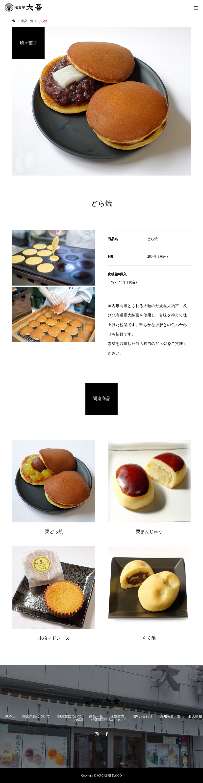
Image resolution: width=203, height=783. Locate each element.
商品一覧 (96, 716)
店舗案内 (117, 716)
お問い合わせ (142, 716)
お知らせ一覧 (170, 716)
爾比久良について (36, 716)
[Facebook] (106, 734)
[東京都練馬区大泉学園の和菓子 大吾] (101, 701)
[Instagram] (96, 734)
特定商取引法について (108, 720)
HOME (10, 716)
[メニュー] (195, 7)
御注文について (69, 716)
